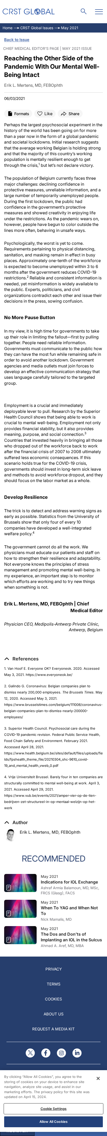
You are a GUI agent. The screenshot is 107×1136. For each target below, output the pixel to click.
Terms (54, 984)
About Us (54, 1014)
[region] (53, 1101)
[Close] (98, 1078)
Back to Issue (16, 39)
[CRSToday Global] (29, 12)
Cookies (53, 999)
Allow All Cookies (53, 1121)
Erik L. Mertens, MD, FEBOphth (50, 832)
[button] (21, 659)
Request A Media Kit (53, 1029)
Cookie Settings (54, 1109)
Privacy (53, 969)
